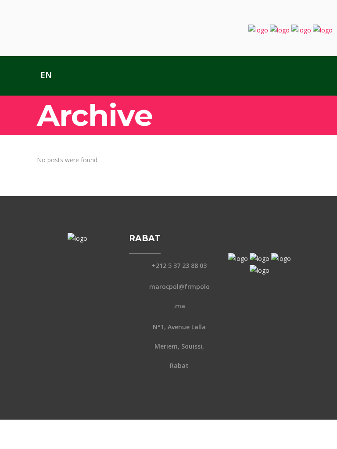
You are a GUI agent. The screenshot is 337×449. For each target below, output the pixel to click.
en (46, 75)
